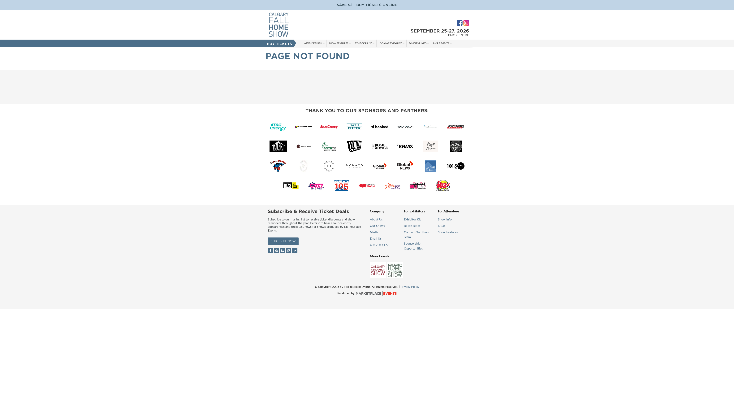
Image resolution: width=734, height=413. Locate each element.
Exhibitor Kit (412, 219)
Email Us (376, 238)
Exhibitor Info (417, 43)
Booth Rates (412, 225)
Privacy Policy (409, 286)
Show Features (338, 43)
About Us (376, 219)
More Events (441, 43)
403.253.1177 (379, 245)
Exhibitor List (363, 43)
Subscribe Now (283, 241)
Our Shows (377, 225)
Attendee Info (313, 43)
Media (374, 232)
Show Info (445, 219)
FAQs (441, 225)
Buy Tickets (279, 44)
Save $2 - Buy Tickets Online (367, 5)
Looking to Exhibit (390, 43)
